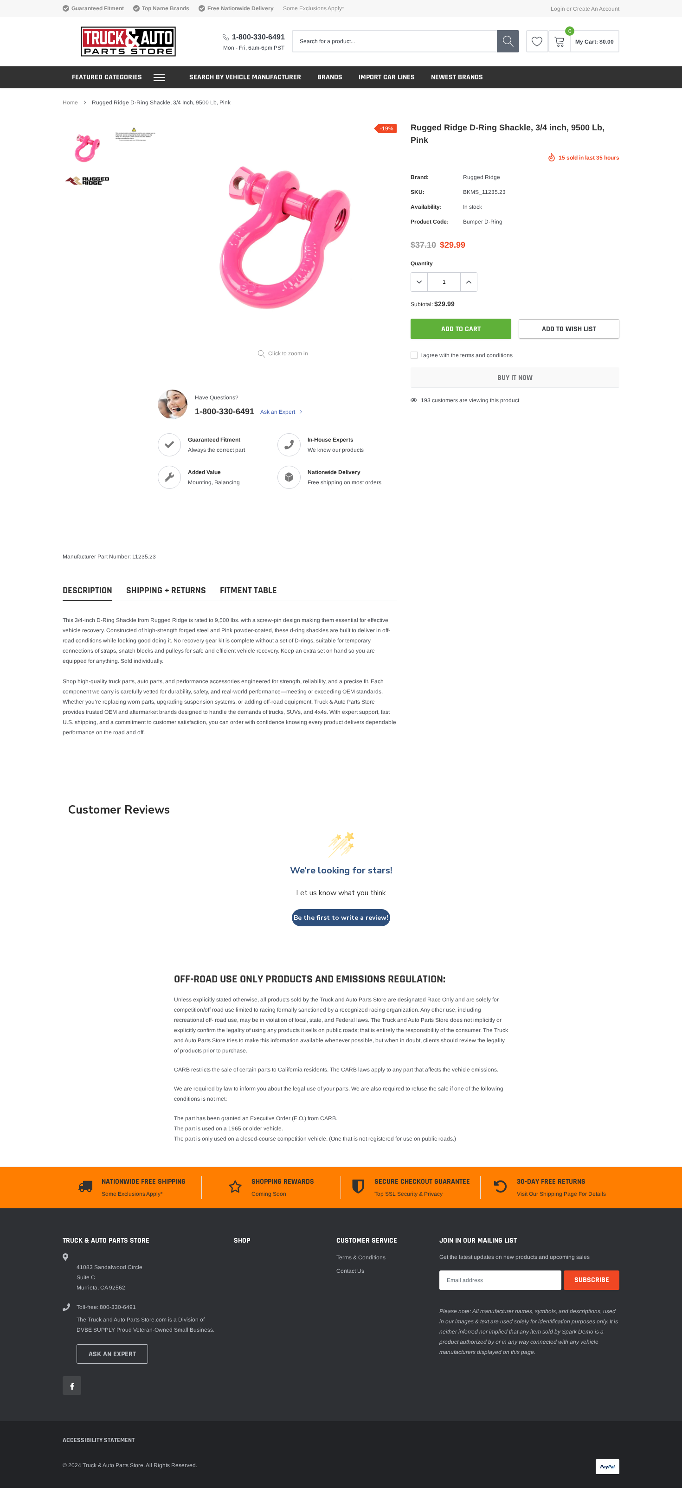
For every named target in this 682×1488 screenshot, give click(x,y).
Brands (329, 77)
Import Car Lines (387, 77)
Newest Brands (457, 77)
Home (70, 102)
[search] (508, 41)
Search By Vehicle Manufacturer (245, 77)
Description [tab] (87, 590)
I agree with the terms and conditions (466, 355)
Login (558, 9)
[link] (537, 41)
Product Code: (430, 221)
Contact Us (350, 1271)
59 (424, 400)
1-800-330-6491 (258, 37)
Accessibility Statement (99, 1440)
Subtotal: (422, 304)
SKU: (418, 192)
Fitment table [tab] (248, 590)
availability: (426, 207)
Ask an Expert (278, 412)
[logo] (119, 41)
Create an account (596, 9)
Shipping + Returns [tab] (166, 590)
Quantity (422, 263)
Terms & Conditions (361, 1257)
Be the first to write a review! (341, 917)
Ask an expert (112, 1354)
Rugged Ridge (481, 177)
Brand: (420, 177)
